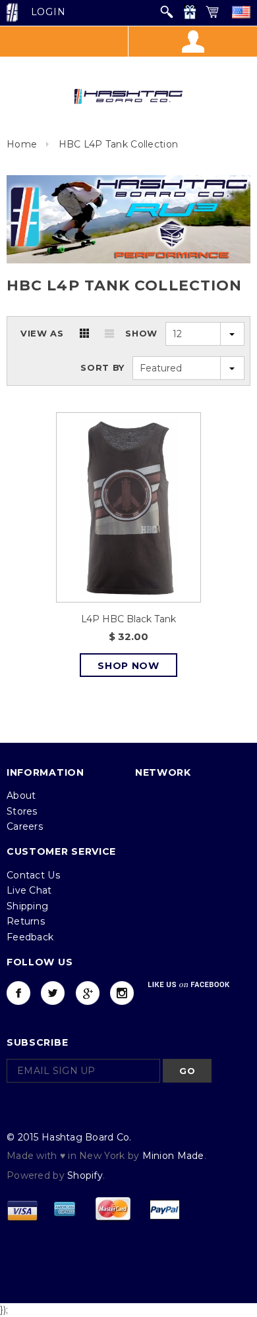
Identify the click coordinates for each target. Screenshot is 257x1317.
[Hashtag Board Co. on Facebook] (18, 993)
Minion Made (173, 1156)
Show (141, 333)
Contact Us (33, 875)
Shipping (27, 906)
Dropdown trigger (192, 41)
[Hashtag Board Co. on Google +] (88, 993)
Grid (84, 333)
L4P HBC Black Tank (128, 619)
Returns (26, 921)
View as (42, 333)
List (109, 333)
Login (48, 12)
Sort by (102, 367)
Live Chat (29, 890)
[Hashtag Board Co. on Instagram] (122, 993)
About (21, 795)
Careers (25, 826)
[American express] (64, 1208)
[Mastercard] (113, 1208)
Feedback (30, 937)
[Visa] (22, 1208)
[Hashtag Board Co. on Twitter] (53, 993)
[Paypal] (165, 1208)
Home (22, 144)
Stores (22, 811)
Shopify (85, 1175)
